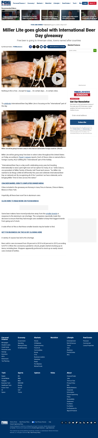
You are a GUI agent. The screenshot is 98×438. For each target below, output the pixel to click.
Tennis (20, 392)
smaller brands (51, 214)
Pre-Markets (38, 364)
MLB (19, 380)
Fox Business (6, 3)
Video (53, 373)
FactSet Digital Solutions (38, 428)
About (69, 373)
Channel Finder (71, 376)
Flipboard (76, 422)
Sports (20, 373)
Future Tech (5, 387)
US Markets (37, 343)
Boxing (20, 385)
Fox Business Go (72, 408)
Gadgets (4, 380)
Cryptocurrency (38, 345)
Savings (4, 352)
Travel (69, 345)
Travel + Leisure (25, 157)
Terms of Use (86, 128)
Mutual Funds (38, 366)
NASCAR (20, 383)
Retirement (5, 358)
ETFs (35, 354)
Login (85, 3)
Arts (68, 354)
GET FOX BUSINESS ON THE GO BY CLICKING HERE (22, 232)
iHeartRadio (94, 422)
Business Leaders (39, 357)
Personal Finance (19, 3)
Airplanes (70, 350)
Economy (31, 3)
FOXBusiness (17, 47)
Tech (74, 3)
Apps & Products (72, 410)
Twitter (34, 46)
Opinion (37, 373)
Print (41, 46)
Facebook (30, 46)
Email (45, 46)
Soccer (20, 387)
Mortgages (5, 342)
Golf (19, 390)
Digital (3, 376)
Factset (13, 428)
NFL (19, 376)
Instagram (69, 422)
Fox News (70, 404)
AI (2, 390)
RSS (84, 422)
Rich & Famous (71, 343)
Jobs (68, 378)
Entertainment (71, 341)
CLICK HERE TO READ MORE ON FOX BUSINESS (20, 201)
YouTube (73, 422)
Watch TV (92, 3)
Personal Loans (6, 349)
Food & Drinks (71, 352)
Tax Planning (5, 361)
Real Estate (66, 3)
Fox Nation (70, 406)
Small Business (22, 348)
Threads (37, 46)
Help (50, 422)
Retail (36, 361)
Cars (68, 348)
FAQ (68, 385)
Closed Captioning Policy (16, 424)
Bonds (36, 352)
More (81, 3)
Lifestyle (56, 3)
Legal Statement (50, 428)
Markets (39, 3)
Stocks (36, 341)
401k (3, 356)
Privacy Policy (76, 128)
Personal (86, 341)
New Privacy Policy (24, 422)
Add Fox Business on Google (57, 46)
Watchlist (48, 3)
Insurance (4, 354)
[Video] (34, 69)
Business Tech (6, 383)
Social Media (5, 378)
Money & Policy (22, 345)
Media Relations (72, 387)
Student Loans (6, 345)
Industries (37, 359)
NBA (19, 378)
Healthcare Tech (6, 385)
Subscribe (82, 122)
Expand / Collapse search (80, 3)
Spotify (91, 422)
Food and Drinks (37, 25)
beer (29, 91)
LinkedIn (80, 422)
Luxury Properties (88, 345)
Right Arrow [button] (94, 15)
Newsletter (87, 422)
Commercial (87, 343)
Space (3, 392)
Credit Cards (5, 347)
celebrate (7, 103)
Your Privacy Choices (40, 422)
